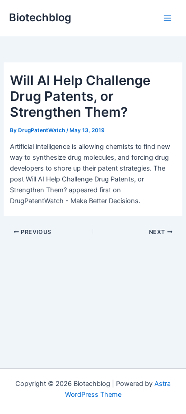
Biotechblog (40, 17)
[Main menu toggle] (167, 18)
